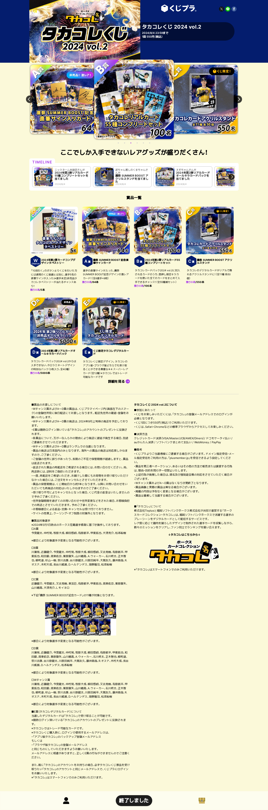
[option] (59, 99)
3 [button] (131, 143)
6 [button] (150, 143)
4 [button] (137, 143)
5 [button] (143, 143)
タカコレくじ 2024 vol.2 (178, 8)
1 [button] (118, 143)
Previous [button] (32, 99)
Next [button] (235, 99)
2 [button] (124, 143)
